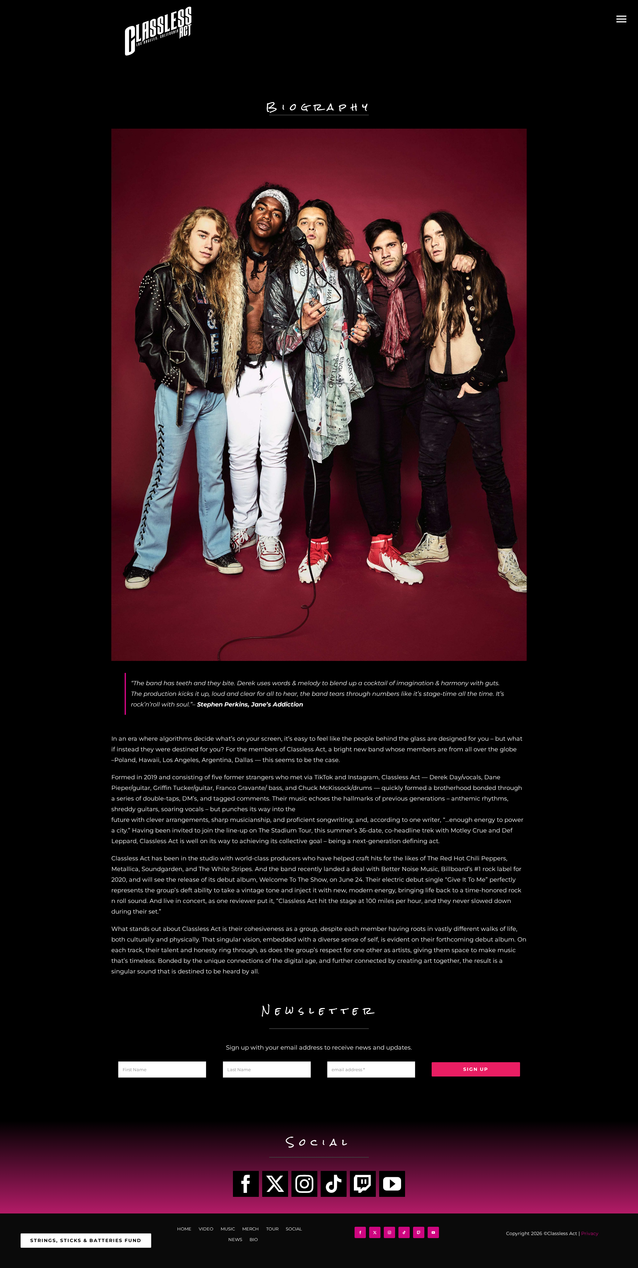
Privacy (589, 1233)
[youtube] (392, 1184)
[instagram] (304, 1184)
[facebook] (246, 1184)
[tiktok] (334, 1184)
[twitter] (275, 1184)
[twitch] (363, 1184)
